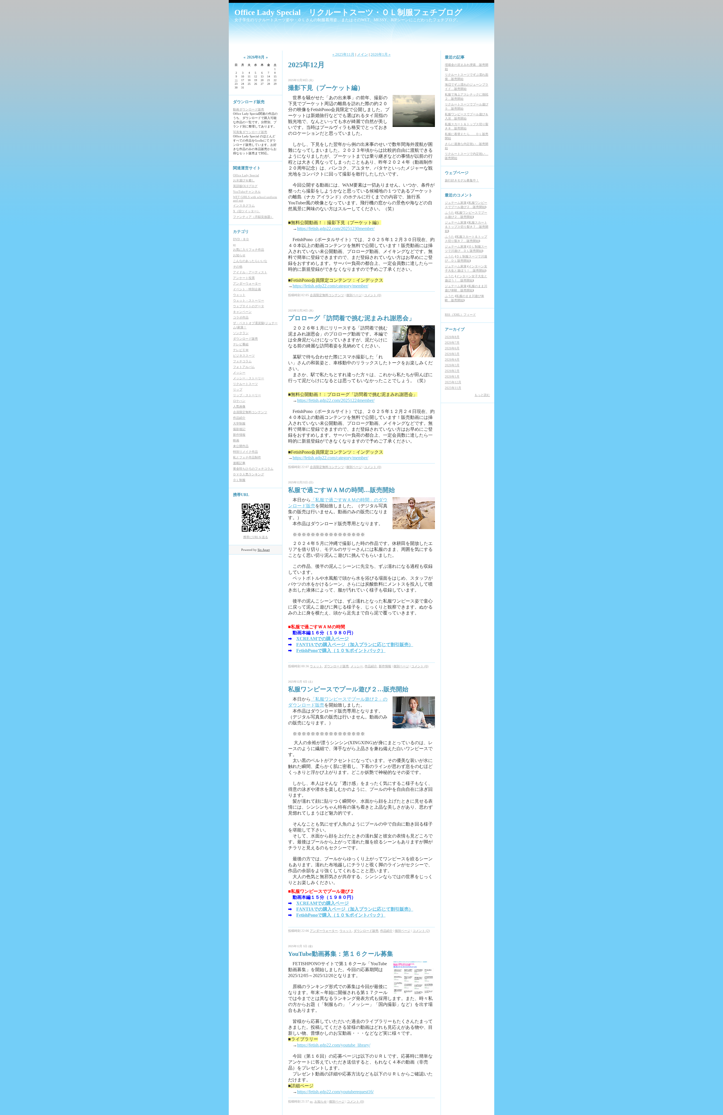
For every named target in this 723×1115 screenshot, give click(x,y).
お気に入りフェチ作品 (248, 249)
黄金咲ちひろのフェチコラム (253, 468)
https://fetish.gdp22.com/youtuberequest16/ (335, 1091)
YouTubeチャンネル (247, 191)
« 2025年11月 (343, 54)
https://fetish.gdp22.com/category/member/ (330, 285)
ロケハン (239, 400)
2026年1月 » (381, 54)
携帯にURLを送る (255, 537)
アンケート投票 (244, 278)
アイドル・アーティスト (250, 272)
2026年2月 (452, 371)
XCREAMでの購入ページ (322, 638)
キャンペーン (242, 311)
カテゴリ (241, 232)
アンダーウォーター (247, 283)
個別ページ (354, 295)
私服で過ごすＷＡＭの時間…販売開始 (341, 489)
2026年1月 (452, 376)
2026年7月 (452, 342)
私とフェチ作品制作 (247, 457)
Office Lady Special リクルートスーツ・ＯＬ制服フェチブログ (348, 12)
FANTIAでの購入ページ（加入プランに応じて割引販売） (354, 644)
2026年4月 (452, 359)
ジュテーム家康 (456, 202)
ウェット (239, 294)
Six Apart (264, 549)
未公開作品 (241, 446)
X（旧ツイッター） (246, 211)
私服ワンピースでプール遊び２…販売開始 (348, 689)
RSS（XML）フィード (460, 314)
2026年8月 (452, 337)
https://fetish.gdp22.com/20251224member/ (335, 400)
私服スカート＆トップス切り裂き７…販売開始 (466, 227)
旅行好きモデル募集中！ (462, 180)
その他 (237, 266)
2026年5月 (452, 354)
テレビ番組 (241, 344)
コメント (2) (421, 930)
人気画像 (239, 406)
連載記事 (239, 463)
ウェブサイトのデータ (248, 306)
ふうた (449, 212)
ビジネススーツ (244, 355)
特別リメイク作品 (245, 451)
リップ (237, 389)
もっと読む (482, 395)
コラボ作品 (241, 317)
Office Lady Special (246, 175)
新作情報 (239, 434)
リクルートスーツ (245, 384)
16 (236, 80)
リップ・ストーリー (247, 395)
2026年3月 (452, 365)
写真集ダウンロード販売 (250, 132)
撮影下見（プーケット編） (326, 87)
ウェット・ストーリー (248, 300)
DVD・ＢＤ (241, 239)
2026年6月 (452, 348)
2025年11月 (453, 387)
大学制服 (239, 423)
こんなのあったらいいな (250, 261)
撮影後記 (239, 429)
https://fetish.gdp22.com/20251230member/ (335, 228)
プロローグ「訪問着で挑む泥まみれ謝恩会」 (351, 318)
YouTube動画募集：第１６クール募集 (340, 953)
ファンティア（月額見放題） (253, 216)
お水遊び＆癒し (244, 180)
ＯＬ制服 (239, 480)
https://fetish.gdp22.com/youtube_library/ (333, 1045)
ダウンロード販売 (245, 338)
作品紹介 (239, 417)
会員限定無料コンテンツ (250, 412)
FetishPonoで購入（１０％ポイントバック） (341, 650)
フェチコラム (242, 361)
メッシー (239, 372)
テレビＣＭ (241, 350)
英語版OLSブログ (245, 186)
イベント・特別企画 (247, 289)
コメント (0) (372, 295)
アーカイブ (455, 329)
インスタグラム (244, 205)
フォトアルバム (244, 367)
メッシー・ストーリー (248, 378)
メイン (362, 54)
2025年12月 (453, 382)
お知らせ (239, 255)
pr (234, 244)
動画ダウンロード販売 (248, 109)
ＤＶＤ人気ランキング (248, 474)
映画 (236, 440)
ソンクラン (241, 333)
